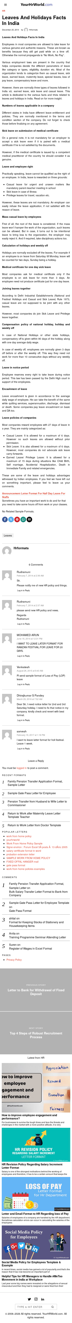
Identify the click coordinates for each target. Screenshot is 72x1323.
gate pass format (15, 865)
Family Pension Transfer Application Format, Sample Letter (35, 783)
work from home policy (18, 836)
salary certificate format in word (23, 850)
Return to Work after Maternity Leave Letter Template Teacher (34, 815)
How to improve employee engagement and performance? (29, 1117)
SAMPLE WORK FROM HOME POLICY (28, 858)
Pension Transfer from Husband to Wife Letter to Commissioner (37, 803)
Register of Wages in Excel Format (30, 948)
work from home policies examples (25, 869)
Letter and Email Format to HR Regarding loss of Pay (35, 1213)
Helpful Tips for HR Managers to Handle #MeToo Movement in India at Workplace (32, 1278)
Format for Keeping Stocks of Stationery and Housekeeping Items (36, 924)
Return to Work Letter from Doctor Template (34, 825)
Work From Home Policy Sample (24, 843)
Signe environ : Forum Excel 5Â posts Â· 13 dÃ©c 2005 (36, 847)
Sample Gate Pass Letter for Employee (32, 793)
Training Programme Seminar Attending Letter (37, 937)
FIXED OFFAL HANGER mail (22, 861)
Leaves (8, 535)
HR (3, 10)
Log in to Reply (23, 590)
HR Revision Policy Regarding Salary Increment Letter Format (32, 1166)
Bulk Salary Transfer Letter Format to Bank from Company (38, 893)
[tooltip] (5, 519)
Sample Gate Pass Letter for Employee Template (39, 903)
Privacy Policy (14, 959)
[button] (53, 1307)
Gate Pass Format (20, 911)
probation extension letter (20, 854)
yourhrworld (13, 839)
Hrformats (33, 29)
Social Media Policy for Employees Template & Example (31, 1264)
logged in (22, 768)
